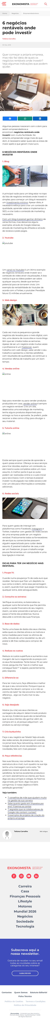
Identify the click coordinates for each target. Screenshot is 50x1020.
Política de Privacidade (25, 1005)
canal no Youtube (15, 269)
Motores (25, 906)
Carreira (25, 886)
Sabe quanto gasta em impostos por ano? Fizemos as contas (26, 805)
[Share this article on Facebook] (10, 119)
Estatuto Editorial (38, 992)
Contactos (7, 992)
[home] (25, 4)
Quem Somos (20, 992)
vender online (30, 403)
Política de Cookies (14, 1001)
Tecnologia (25, 926)
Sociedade (25, 921)
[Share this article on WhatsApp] (25, 119)
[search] (46, 4)
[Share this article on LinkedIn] (40, 119)
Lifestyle (25, 901)
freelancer (27, 347)
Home (4, 13)
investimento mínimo (17, 202)
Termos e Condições (35, 1001)
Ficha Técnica (25, 996)
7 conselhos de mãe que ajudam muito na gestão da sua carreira (27, 799)
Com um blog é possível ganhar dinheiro (22, 219)
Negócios (15, 13)
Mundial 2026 (25, 911)
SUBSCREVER (25, 973)
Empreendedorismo (31, 13)
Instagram (37, 528)
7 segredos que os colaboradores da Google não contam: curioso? (25, 811)
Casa (25, 891)
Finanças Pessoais (25, 896)
